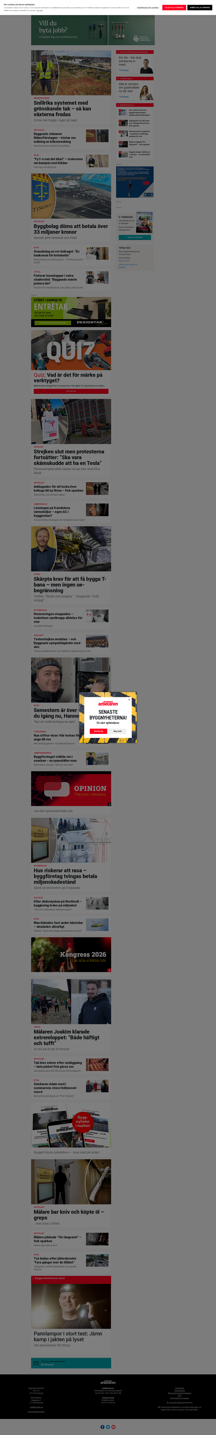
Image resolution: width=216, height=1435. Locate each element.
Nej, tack (118, 731)
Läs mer (40, 10)
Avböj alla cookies (200, 8)
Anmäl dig (98, 731)
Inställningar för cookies (148, 8)
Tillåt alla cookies (174, 8)
